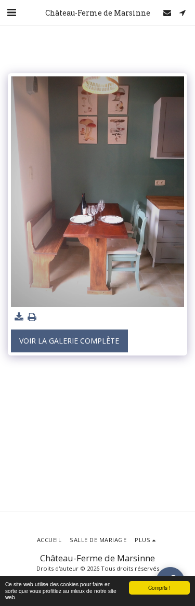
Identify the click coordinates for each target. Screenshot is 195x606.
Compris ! (159, 587)
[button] (11, 12)
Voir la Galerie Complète (69, 341)
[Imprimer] (32, 317)
